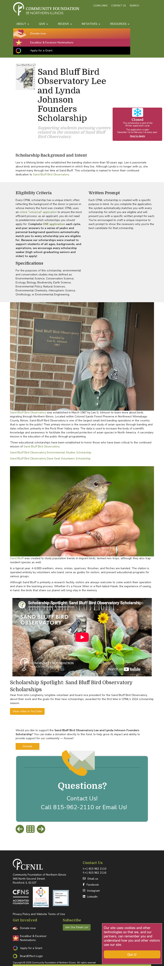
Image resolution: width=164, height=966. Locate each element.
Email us (93, 879)
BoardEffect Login (31, 956)
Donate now (38, 33)
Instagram (93, 891)
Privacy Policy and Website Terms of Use (39, 914)
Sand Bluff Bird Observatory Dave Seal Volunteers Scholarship (50, 458)
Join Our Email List (76, 927)
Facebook (93, 885)
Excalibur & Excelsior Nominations (51, 42)
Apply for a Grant (41, 50)
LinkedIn (92, 897)
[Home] (52, 10)
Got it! (132, 954)
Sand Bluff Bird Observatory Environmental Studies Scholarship (50, 452)
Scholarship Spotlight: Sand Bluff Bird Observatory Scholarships (71, 686)
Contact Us (118, 5)
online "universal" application (38, 212)
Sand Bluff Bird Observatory (28, 412)
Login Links (100, 5)
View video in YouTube (27, 711)
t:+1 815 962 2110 (94, 869)
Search (134, 5)
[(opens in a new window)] (21, 897)
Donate (27, 746)
